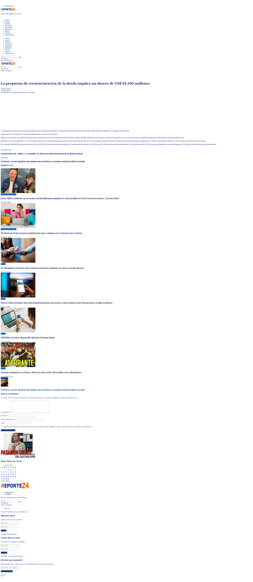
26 (15, 476)
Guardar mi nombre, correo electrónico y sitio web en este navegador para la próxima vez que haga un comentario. (47, 427)
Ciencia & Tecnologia (8, 194)
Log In (20, 556)
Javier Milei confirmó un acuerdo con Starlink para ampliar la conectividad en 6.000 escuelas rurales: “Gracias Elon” (60, 198)
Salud (7, 31)
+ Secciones (9, 35)
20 (2, 476)
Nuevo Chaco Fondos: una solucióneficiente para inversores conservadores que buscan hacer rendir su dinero (56, 303)
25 (13, 476)
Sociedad (8, 27)
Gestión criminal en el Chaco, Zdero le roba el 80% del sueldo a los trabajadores (41, 372)
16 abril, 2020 (6, 88)
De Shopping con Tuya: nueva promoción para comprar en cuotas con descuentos (42, 268)
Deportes (8, 29)
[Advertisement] (126, 108)
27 (2, 479)
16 (8, 474)
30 (9, 479)
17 (11, 474)
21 (4, 476)
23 (8, 476)
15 (6, 474)
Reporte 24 (9, 6)
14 (4, 474)
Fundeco (8, 494)
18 (13, 474)
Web (2, 423)
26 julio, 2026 (6, 202)
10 (11, 472)
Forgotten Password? (9, 534)
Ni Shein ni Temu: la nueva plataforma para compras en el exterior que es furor (41, 233)
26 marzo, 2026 (7, 376)
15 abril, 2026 (6, 272)
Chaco (7, 22)
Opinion (7, 33)
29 (6, 479)
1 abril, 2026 (5, 341)
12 (15, 472)
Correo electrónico (8, 419)
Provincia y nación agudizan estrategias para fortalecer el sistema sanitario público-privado (43, 390)
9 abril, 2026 (5, 307)
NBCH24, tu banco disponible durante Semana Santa (28, 337)
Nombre (4, 416)
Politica (7, 23)
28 (4, 479)
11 (13, 472)
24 (11, 476)
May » (8, 481)
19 (15, 474)
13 (2, 474)
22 (6, 476)
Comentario (6, 412)
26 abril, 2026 (6, 237)
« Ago (3, 481)
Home (7, 20)
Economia (8, 25)
